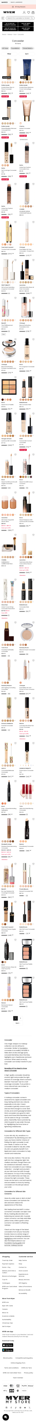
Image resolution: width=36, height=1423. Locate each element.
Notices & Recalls (24, 1290)
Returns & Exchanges (9, 1276)
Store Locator (23, 1271)
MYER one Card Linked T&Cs (12, 1373)
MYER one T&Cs (27, 1368)
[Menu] (2, 18)
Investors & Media (8, 1316)
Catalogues (6, 1283)
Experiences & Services (23, 1275)
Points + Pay (6, 1267)
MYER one (5, 1302)
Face (15, 34)
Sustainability (6, 1319)
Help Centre (23, 1260)
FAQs (20, 1264)
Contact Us (22, 1267)
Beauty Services (24, 1280)
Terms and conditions (11, 1368)
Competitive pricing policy (24, 1358)
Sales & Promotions (25, 1286)
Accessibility (23, 1293)
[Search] (32, 18)
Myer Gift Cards (7, 1306)
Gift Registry (23, 1283)
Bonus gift (5, 96)
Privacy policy (28, 1373)
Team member (18, 1378)
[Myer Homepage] (9, 13)
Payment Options (8, 1264)
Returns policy (7, 1358)
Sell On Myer (6, 1326)
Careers (5, 1309)
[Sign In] (24, 12)
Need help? (5, 1417)
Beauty (4, 34)
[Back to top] (32, 1419)
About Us (5, 1313)
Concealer (21, 34)
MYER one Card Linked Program (9, 1287)
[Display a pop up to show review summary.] (12, 94)
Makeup (10, 34)
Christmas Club (7, 1323)
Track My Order (7, 1260)
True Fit (4, 1280)
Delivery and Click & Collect (9, 1272)
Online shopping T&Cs (18, 1363)
